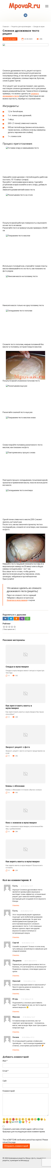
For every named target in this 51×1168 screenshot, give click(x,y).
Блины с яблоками (15, 786)
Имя (5, 1061)
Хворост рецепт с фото (18, 747)
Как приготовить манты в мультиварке (19, 706)
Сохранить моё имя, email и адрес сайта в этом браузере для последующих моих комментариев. (24, 1130)
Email (5, 1071)
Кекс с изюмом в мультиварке (21, 822)
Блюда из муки (10, 39)
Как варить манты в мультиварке (23, 861)
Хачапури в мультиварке (17, 600)
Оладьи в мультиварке (17, 666)
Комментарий (9, 1091)
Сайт (5, 1081)
